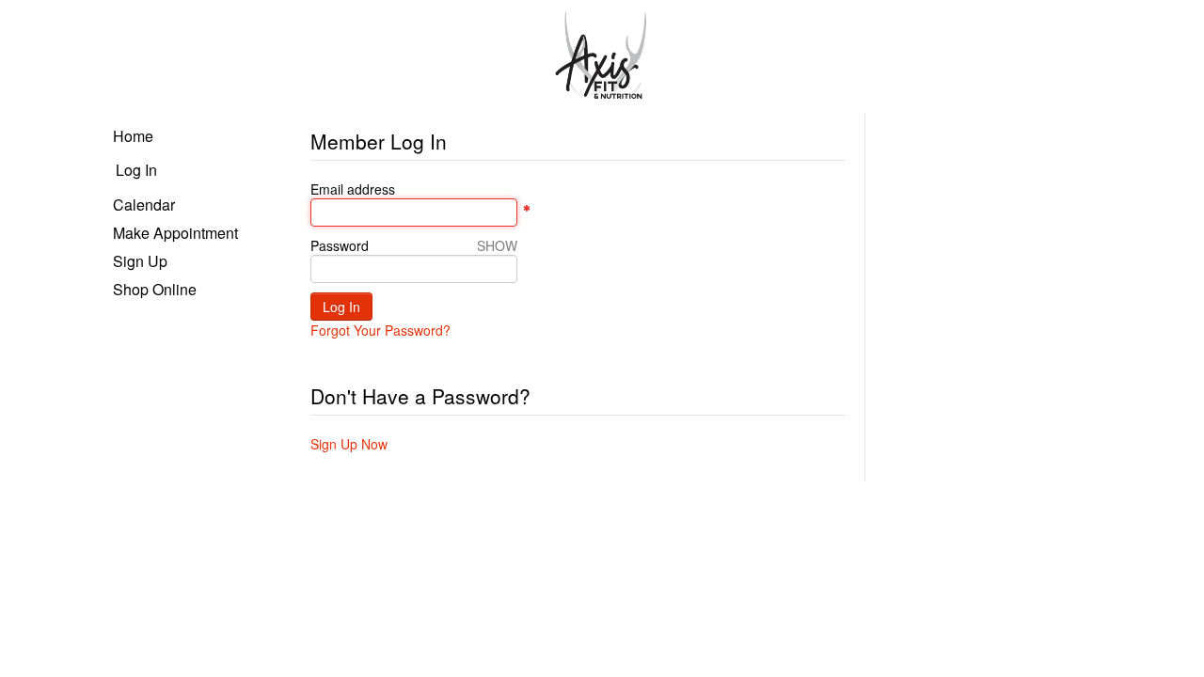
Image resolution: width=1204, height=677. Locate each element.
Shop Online (155, 289)
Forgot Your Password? (380, 330)
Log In (136, 170)
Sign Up (140, 261)
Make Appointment (175, 233)
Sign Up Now (349, 443)
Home (133, 136)
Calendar (144, 204)
